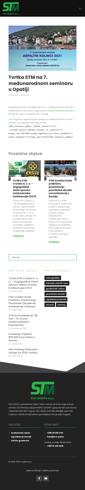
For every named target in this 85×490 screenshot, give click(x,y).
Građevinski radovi (20, 433)
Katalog (61, 304)
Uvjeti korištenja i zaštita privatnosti (42, 471)
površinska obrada (55, 294)
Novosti (24, 95)
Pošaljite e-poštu (55, 436)
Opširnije (18, 236)
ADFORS (12, 122)
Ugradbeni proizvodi (21, 436)
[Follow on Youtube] (46, 478)
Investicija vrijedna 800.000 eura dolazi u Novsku (22, 337)
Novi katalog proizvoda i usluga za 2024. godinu (23, 351)
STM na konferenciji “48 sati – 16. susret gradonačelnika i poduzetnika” (23, 320)
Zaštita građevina (20, 440)
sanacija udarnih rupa (57, 283)
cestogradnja (53, 277)
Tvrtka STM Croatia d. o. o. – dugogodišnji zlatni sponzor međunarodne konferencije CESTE (24, 188)
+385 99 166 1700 (55, 433)
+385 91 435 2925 (55, 446)
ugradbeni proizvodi (56, 299)
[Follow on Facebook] (39, 478)
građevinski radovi (55, 288)
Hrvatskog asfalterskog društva (60, 110)
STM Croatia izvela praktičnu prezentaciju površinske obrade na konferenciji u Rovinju (60, 188)
